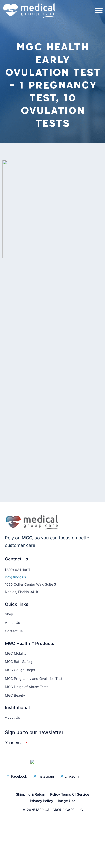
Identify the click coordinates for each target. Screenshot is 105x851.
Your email (16, 742)
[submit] (39, 763)
